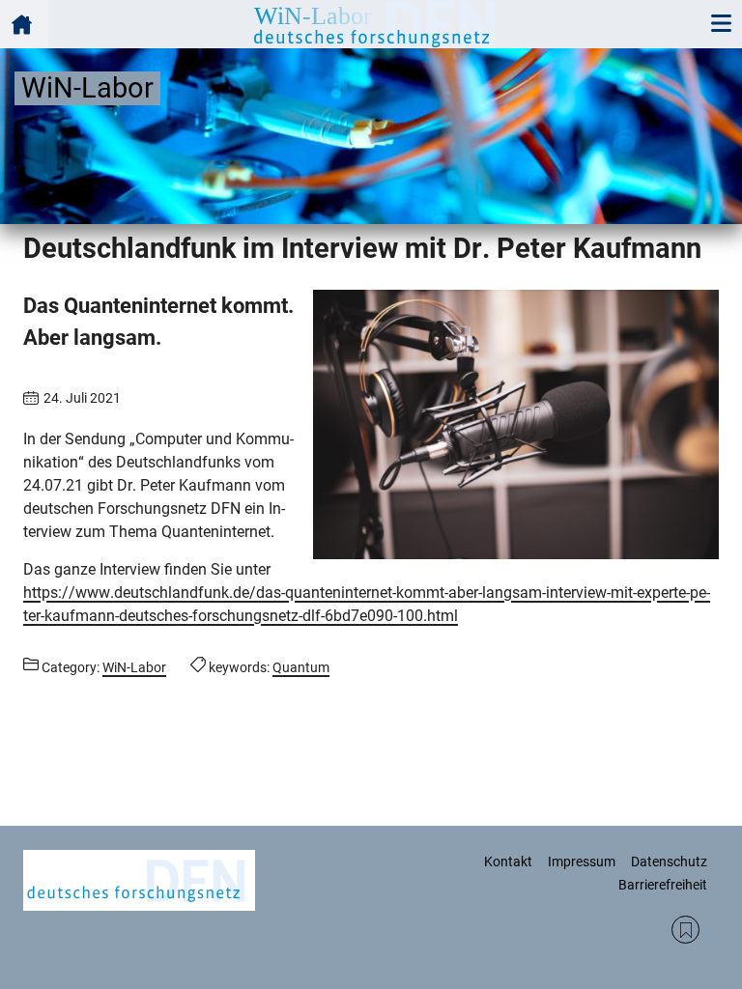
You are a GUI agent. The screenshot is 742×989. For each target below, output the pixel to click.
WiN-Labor (134, 667)
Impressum (581, 861)
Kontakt (508, 861)
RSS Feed (685, 930)
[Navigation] (720, 24)
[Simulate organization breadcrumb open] (24, 24)
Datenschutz (669, 861)
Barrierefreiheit (662, 884)
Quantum (300, 667)
